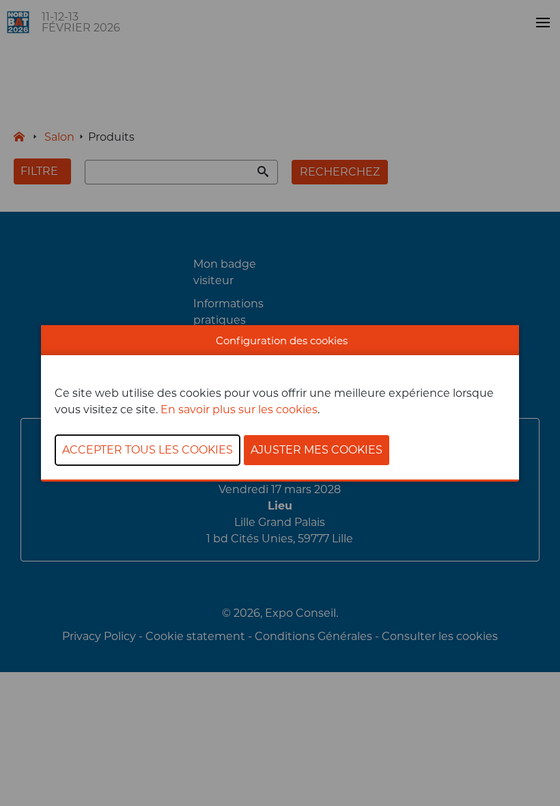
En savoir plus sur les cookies (239, 409)
